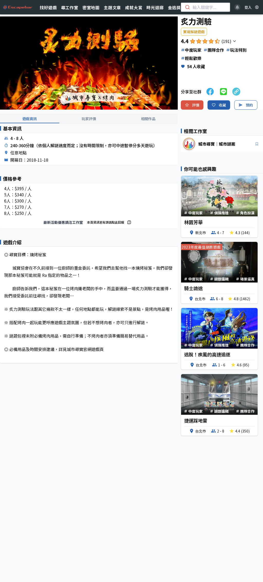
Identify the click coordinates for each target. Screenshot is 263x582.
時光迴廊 (155, 7)
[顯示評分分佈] (234, 41)
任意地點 (18, 152)
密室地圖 (91, 7)
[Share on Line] (223, 91)
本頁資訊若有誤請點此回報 (105, 222)
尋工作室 (69, 7)
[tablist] (89, 119)
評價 (195, 105)
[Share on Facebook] (210, 91)
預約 (249, 105)
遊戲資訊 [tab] (29, 118)
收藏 (222, 105)
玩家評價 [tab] (89, 118)
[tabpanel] (89, 248)
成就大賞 (133, 7)
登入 (248, 7)
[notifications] (237, 7)
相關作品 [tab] (148, 118)
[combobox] (205, 7)
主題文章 (112, 7)
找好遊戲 (48, 7)
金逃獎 (174, 7)
